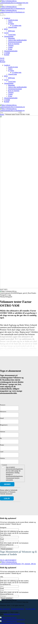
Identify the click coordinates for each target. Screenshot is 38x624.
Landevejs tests (13, 20)
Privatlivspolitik (31, 609)
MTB (6, 29)
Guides (10, 47)
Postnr (2, 445)
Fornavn (2, 405)
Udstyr (10, 22)
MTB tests (11, 31)
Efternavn (3, 411)
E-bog (10, 49)
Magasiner (11, 38)
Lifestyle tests (12, 27)
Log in (2, 58)
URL (1, 577)
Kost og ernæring (13, 44)
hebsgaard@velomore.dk (12, 614)
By (1, 438)
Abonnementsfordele (10, 51)
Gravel (6, 33)
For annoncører (5, 609)
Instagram (3, 527)
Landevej (7, 18)
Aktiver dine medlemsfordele (17, 40)
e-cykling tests (16, 25)
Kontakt (6, 54)
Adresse (2, 431)
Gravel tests (12, 34)
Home (2, 114)
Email (2, 418)
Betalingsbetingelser (17, 609)
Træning (10, 45)
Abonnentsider (8, 36)
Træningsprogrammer (15, 42)
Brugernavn (3, 425)
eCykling (11, 23)
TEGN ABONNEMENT (8, 560)
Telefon (2, 458)
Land (1, 451)
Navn (5, 535)
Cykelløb (7, 53)
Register (2, 62)
